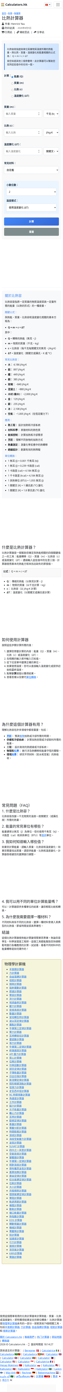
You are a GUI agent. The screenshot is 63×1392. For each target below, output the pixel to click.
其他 (44, 835)
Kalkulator (31, 1365)
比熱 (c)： (9, 125)
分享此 (40, 32)
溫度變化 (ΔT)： (13, 144)
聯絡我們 (29, 1337)
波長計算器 (15, 1142)
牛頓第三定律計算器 (20, 1028)
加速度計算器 (16, 1238)
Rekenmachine (46, 1372)
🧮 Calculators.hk (14, 4)
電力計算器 (15, 1032)
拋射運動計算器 (17, 987)
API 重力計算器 (17, 1054)
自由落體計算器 (17, 976)
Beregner (30, 1350)
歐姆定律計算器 (17, 1120)
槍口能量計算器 (17, 1212)
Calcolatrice (48, 1350)
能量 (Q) (18, 76)
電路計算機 (15, 1257)
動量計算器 (15, 1013)
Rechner (27, 1372)
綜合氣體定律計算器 (20, 1179)
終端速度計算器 (17, 1050)
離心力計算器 (16, 1113)
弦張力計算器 (16, 1087)
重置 (31, 231)
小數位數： (12, 185)
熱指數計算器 (16, 1216)
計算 (31, 221)
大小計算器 (15, 1187)
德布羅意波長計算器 (20, 1168)
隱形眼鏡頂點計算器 (20, 1083)
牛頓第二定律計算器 (20, 1046)
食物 (22, 736)
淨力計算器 (15, 999)
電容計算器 (15, 995)
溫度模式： (12, 200)
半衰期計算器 (16, 969)
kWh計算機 (15, 1253)
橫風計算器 (15, 1205)
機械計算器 (15, 1227)
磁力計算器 (15, 1105)
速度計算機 (15, 1246)
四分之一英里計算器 (20, 1150)
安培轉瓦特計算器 (19, 1017)
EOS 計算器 (15, 1220)
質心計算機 (15, 1058)
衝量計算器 (15, 1124)
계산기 (5, 1380)
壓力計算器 (15, 1006)
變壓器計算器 (16, 1157)
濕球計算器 (15, 1135)
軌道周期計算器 (17, 1201)
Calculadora (7, 1354)
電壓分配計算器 (17, 1128)
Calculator (52, 1354)
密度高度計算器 (17, 1010)
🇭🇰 (46, 4)
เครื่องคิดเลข (23, 1376)
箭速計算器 (15, 991)
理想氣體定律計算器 (20, 1194)
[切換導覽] (58, 5)
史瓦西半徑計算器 (19, 1091)
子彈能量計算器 (17, 1072)
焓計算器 (14, 1235)
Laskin (58, 1369)
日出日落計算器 (17, 1076)
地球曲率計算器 (17, 1002)
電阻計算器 (15, 1198)
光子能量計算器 (17, 1109)
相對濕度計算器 (17, 1165)
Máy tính (11, 1372)
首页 (4, 13)
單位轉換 (31, 677)
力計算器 (14, 973)
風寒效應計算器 (17, 1172)
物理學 (17, 13)
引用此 (8, 32)
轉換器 (5, 1340)
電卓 (55, 1376)
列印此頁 (9, 28)
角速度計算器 (16, 1098)
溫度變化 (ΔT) (21, 95)
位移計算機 (15, 1061)
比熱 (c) (18, 89)
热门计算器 (43, 1337)
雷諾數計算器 (16, 1039)
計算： (7, 75)
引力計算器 (15, 1242)
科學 (10, 13)
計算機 (39, 1376)
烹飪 (9, 736)
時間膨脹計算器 (17, 1131)
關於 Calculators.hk (11, 1337)
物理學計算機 (9, 1323)
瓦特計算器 (15, 1117)
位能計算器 (15, 1183)
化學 (16, 750)
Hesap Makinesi (9, 1365)
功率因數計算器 (17, 1065)
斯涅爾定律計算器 (19, 1080)
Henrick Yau (18, 24)
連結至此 (24, 32)
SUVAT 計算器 (17, 1146)
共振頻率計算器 (17, 1190)
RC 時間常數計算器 (19, 1094)
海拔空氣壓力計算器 (20, 1139)
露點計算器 (15, 1024)
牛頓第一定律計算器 (20, 1161)
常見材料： (10, 163)
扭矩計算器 (15, 980)
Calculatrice (43, 1361)
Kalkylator (42, 1369)
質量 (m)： (10, 107)
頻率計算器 (15, 984)
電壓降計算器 (16, 1231)
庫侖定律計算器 (17, 1176)
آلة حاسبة (5, 1376)
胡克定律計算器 (17, 1069)
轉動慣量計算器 (17, 1224)
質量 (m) (19, 83)
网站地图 (57, 1337)
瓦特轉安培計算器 (19, 1035)
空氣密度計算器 (17, 1153)
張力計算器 (15, 1043)
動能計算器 (15, 1209)
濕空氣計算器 (16, 1249)
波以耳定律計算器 (19, 1021)
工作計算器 (15, 1102)
